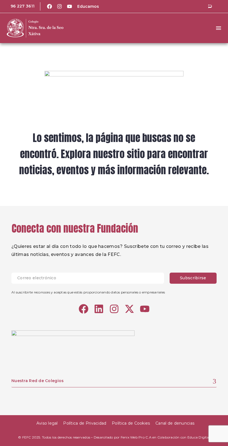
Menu (218, 28)
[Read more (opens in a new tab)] (18, 6)
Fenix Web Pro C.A (136, 437)
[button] (210, 6)
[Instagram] (59, 6)
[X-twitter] (129, 309)
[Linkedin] (99, 309)
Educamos (88, 6)
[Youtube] (70, 6)
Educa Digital (198, 437)
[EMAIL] (90, 278)
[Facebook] (49, 6)
